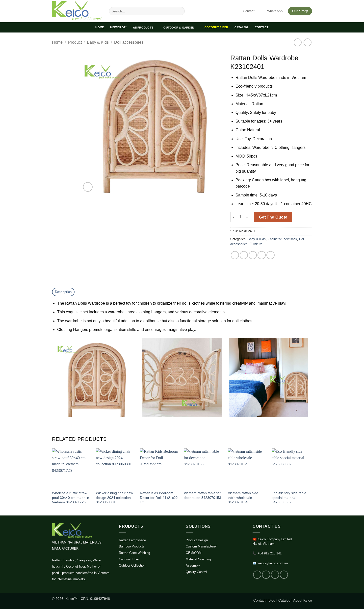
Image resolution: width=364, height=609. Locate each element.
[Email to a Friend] (253, 255)
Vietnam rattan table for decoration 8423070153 (202, 495)
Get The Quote (273, 217)
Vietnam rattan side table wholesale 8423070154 (243, 497)
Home (57, 42)
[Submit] (180, 11)
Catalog (284, 600)
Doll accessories (128, 42)
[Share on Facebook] (235, 255)
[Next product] (297, 42)
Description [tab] (63, 292)
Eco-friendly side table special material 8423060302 (289, 497)
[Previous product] (307, 42)
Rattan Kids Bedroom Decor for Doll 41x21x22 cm (159, 497)
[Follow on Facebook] (257, 575)
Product (75, 42)
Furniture (256, 244)
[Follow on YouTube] (284, 575)
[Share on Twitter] (244, 255)
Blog (271, 600)
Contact (259, 600)
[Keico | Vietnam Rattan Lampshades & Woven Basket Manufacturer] (77, 11)
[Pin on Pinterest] (262, 255)
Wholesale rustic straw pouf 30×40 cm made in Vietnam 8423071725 (70, 497)
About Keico (302, 600)
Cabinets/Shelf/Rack (282, 239)
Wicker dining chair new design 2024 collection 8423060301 (114, 497)
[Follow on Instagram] (266, 575)
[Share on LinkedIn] (270, 255)
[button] (88, 187)
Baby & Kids (98, 42)
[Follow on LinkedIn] (275, 575)
